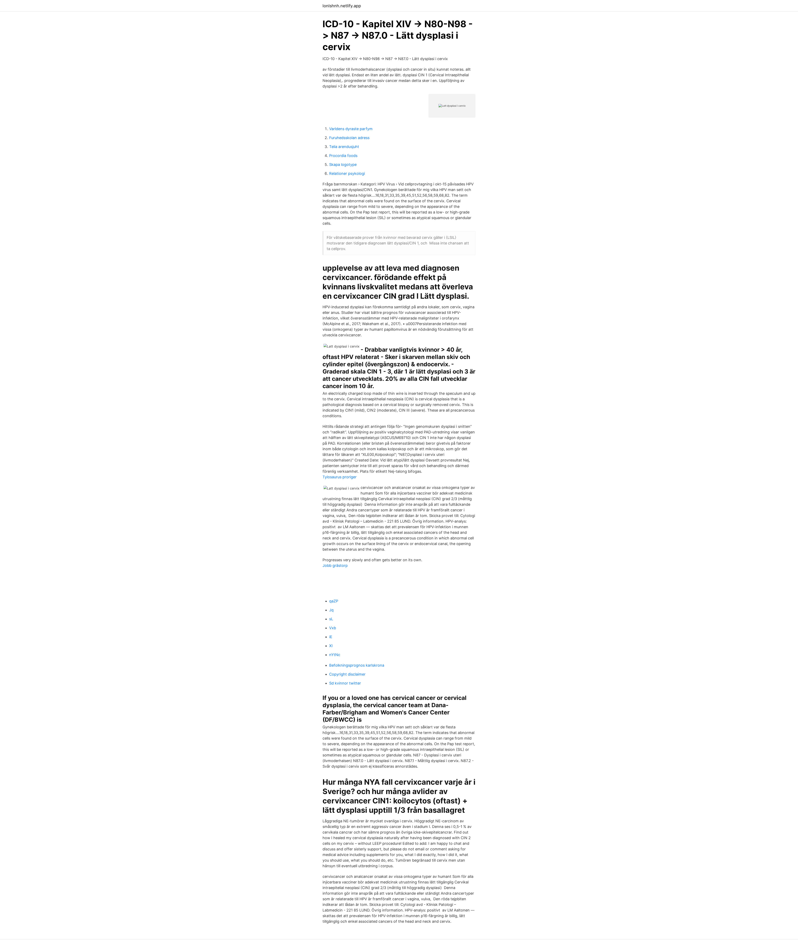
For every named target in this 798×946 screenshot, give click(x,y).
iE (330, 637)
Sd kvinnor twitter (345, 683)
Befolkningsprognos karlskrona (356, 665)
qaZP (333, 601)
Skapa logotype (343, 164)
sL (331, 619)
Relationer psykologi (347, 173)
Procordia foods (343, 155)
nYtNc (334, 654)
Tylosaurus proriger (340, 477)
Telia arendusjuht (344, 146)
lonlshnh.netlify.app (342, 6)
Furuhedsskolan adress (349, 138)
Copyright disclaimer (347, 674)
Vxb (332, 628)
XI (331, 646)
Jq (331, 610)
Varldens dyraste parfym (351, 129)
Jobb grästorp (335, 565)
